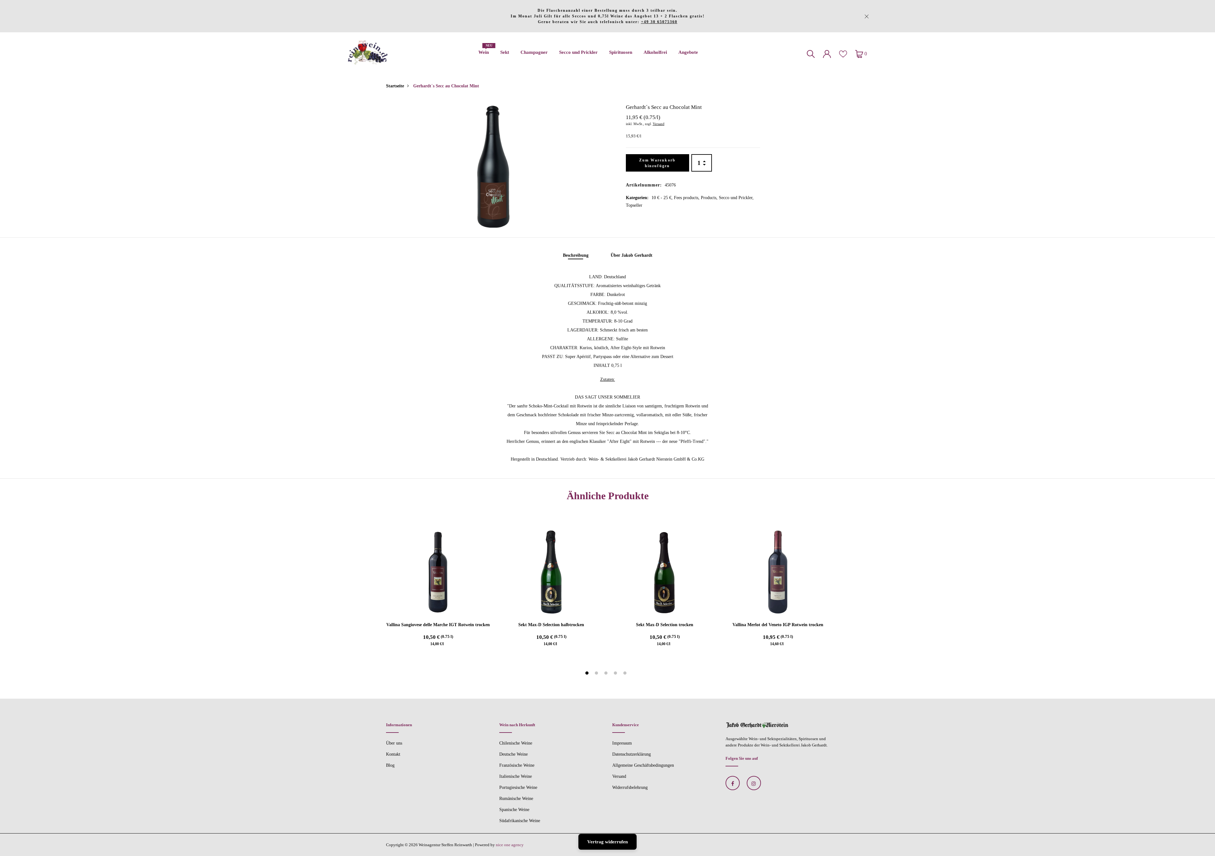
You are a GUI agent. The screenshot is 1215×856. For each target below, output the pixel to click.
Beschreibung (576, 255)
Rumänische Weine (516, 798)
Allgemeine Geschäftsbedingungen (643, 765)
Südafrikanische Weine (519, 820)
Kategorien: (637, 197)
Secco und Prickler (578, 52)
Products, (710, 197)
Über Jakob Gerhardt (631, 255)
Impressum (622, 743)
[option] (493, 163)
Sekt (504, 52)
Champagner (534, 52)
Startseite (395, 86)
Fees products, (687, 197)
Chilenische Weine (515, 743)
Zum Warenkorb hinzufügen (657, 163)
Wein (483, 50)
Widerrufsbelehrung (630, 787)
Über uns (394, 743)
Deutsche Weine (513, 754)
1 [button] (588, 674)
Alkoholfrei (655, 52)
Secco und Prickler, (736, 197)
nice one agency (510, 844)
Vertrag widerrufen (607, 841)
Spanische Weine (514, 809)
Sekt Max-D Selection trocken (664, 624)
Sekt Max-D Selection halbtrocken (551, 624)
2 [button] (597, 674)
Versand (658, 124)
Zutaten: (607, 379)
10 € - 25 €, (662, 197)
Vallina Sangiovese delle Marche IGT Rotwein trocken (438, 624)
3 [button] (607, 674)
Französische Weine (516, 765)
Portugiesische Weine (518, 787)
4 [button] (616, 674)
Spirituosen (620, 52)
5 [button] (625, 674)
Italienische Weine (515, 776)
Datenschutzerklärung (631, 754)
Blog (390, 765)
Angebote (688, 52)
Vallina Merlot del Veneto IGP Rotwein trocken (777, 624)
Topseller (634, 205)
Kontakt (393, 754)
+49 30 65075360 (659, 22)
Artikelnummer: (644, 185)
